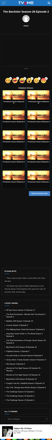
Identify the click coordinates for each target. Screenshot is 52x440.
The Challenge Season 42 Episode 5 (20, 392)
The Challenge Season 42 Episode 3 (20, 400)
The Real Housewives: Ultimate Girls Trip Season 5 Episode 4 (25, 315)
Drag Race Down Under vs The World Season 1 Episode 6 (24, 335)
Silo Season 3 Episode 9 (15, 364)
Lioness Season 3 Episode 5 (17, 325)
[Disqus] (26, 234)
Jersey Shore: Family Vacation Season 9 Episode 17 (26, 360)
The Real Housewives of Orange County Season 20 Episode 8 (26, 341)
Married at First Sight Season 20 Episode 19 (23, 375)
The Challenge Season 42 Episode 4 (20, 396)
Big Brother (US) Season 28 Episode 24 (21, 379)
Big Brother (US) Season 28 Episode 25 (21, 347)
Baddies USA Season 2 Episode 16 (19, 321)
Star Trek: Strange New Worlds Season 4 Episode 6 (26, 387)
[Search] (49, 3)
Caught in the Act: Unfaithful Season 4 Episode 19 (25, 383)
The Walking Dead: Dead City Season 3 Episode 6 (25, 329)
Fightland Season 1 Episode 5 (17, 351)
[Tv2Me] (26, 3)
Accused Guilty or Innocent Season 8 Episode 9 (24, 355)
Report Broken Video (39, 193)
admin (26, 26)
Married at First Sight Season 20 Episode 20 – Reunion (24, 369)
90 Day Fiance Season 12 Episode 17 (20, 310)
